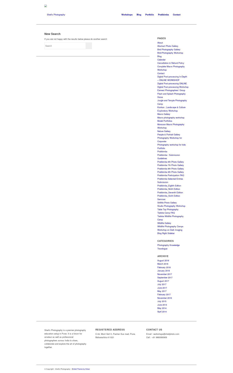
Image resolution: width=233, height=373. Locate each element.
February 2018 (164, 267)
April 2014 (162, 311)
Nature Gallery (164, 131)
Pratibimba (162, 151)
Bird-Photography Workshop (170, 52)
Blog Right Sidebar (166, 233)
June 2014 (162, 304)
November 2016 (164, 297)
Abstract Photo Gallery (167, 45)
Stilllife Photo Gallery (167, 202)
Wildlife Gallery (164, 222)
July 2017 (161, 284)
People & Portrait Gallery (168, 134)
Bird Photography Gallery (168, 49)
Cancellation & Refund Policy (170, 62)
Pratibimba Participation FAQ (170, 175)
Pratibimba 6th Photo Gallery (170, 161)
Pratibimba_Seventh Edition (170, 192)
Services (161, 199)
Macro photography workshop (170, 117)
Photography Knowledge (168, 245)
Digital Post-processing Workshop (172, 86)
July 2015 (161, 301)
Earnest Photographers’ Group (171, 90)
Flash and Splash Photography (171, 93)
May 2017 (161, 291)
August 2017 (163, 280)
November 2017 (164, 274)
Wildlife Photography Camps (170, 226)
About (160, 42)
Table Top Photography (167, 209)
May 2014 (161, 308)
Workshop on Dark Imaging (169, 229)
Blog (159, 56)
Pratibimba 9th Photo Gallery (170, 171)
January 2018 (163, 270)
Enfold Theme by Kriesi (81, 369)
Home (160, 97)
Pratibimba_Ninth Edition (168, 188)
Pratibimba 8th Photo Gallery (170, 168)
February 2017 (164, 294)
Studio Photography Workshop (171, 205)
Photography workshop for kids (171, 144)
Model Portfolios (164, 120)
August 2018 (163, 260)
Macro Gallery (163, 114)
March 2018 (162, 263)
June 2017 (162, 287)
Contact (161, 73)
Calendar (161, 59)
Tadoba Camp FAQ (166, 212)
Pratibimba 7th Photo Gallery (170, 165)
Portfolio (161, 148)
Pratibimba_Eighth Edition (169, 185)
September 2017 (164, 277)
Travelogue (162, 248)
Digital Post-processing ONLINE (172, 83)
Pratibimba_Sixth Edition (168, 195)
